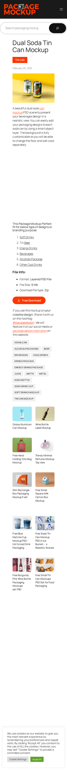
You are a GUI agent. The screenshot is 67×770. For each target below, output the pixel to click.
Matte (30, 373)
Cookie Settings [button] (17, 759)
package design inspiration (29, 331)
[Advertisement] (33, 184)
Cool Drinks (40, 355)
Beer (27, 243)
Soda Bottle (22, 379)
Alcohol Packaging (26, 348)
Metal (42, 373)
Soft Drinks (27, 237)
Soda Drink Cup (23, 386)
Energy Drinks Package (28, 367)
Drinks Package (24, 361)
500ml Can (20, 342)
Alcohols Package (31, 259)
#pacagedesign (23, 323)
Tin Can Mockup (24, 398)
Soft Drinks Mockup (26, 392)
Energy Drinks (28, 248)
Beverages (26, 254)
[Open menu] (61, 9)
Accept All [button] (37, 759)
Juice (17, 373)
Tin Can (20, 60)
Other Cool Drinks (31, 265)
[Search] (57, 28)
